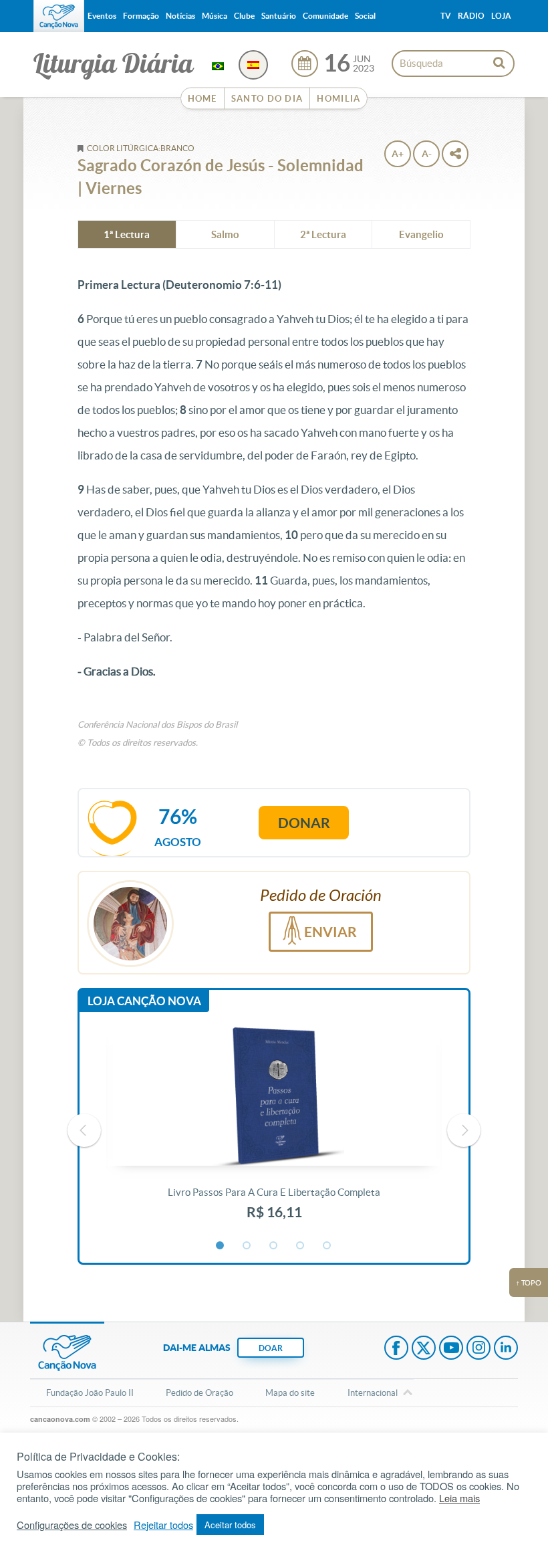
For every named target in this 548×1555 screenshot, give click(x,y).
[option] (274, 1131)
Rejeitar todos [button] (163, 1525)
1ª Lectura (127, 234)
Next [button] (464, 1130)
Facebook (396, 1349)
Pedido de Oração (199, 1393)
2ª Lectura (323, 234)
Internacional (373, 1393)
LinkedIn (506, 1349)
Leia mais (459, 1498)
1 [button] (221, 1246)
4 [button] (301, 1246)
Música (214, 15)
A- (427, 153)
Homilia (338, 99)
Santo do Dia (267, 99)
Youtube (451, 1349)
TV (445, 15)
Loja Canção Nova (144, 1001)
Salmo (225, 234)
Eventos (102, 15)
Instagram (478, 1349)
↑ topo (528, 1283)
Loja (501, 15)
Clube (244, 15)
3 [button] (274, 1246)
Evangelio (421, 234)
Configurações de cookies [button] (72, 1525)
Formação (141, 15)
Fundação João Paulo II (90, 1393)
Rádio (471, 15)
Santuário (278, 15)
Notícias (180, 15)
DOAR (271, 1348)
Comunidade (325, 15)
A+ (398, 153)
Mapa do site (290, 1393)
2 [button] (247, 1246)
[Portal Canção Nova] (58, 16)
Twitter (423, 1349)
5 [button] (327, 1246)
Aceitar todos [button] (230, 1524)
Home (202, 99)
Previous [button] (84, 1130)
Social (365, 15)
